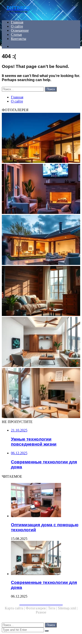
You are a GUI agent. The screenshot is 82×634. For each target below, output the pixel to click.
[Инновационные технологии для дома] (41, 138)
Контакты (18, 39)
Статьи (16, 34)
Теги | (53, 608)
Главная (17, 22)
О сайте (17, 26)
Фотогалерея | (37, 608)
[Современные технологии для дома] (41, 342)
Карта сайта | (15, 608)
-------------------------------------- (41, 604)
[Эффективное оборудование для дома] (41, 291)
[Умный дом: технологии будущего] (41, 240)
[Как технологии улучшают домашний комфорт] (41, 189)
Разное (41, 612)
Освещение (20, 30)
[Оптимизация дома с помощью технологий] (45, 500)
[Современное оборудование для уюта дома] (41, 393)
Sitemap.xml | (67, 608)
